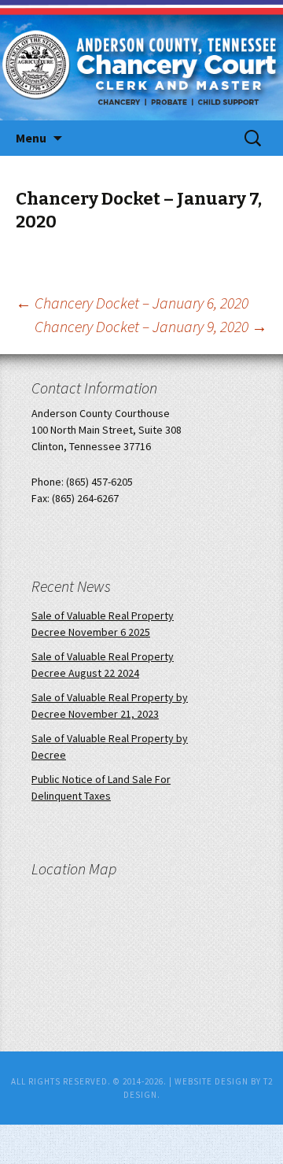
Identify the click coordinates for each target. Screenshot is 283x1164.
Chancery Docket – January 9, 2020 (151, 326)
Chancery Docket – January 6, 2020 (132, 302)
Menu (31, 138)
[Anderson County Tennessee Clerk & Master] (129, 81)
